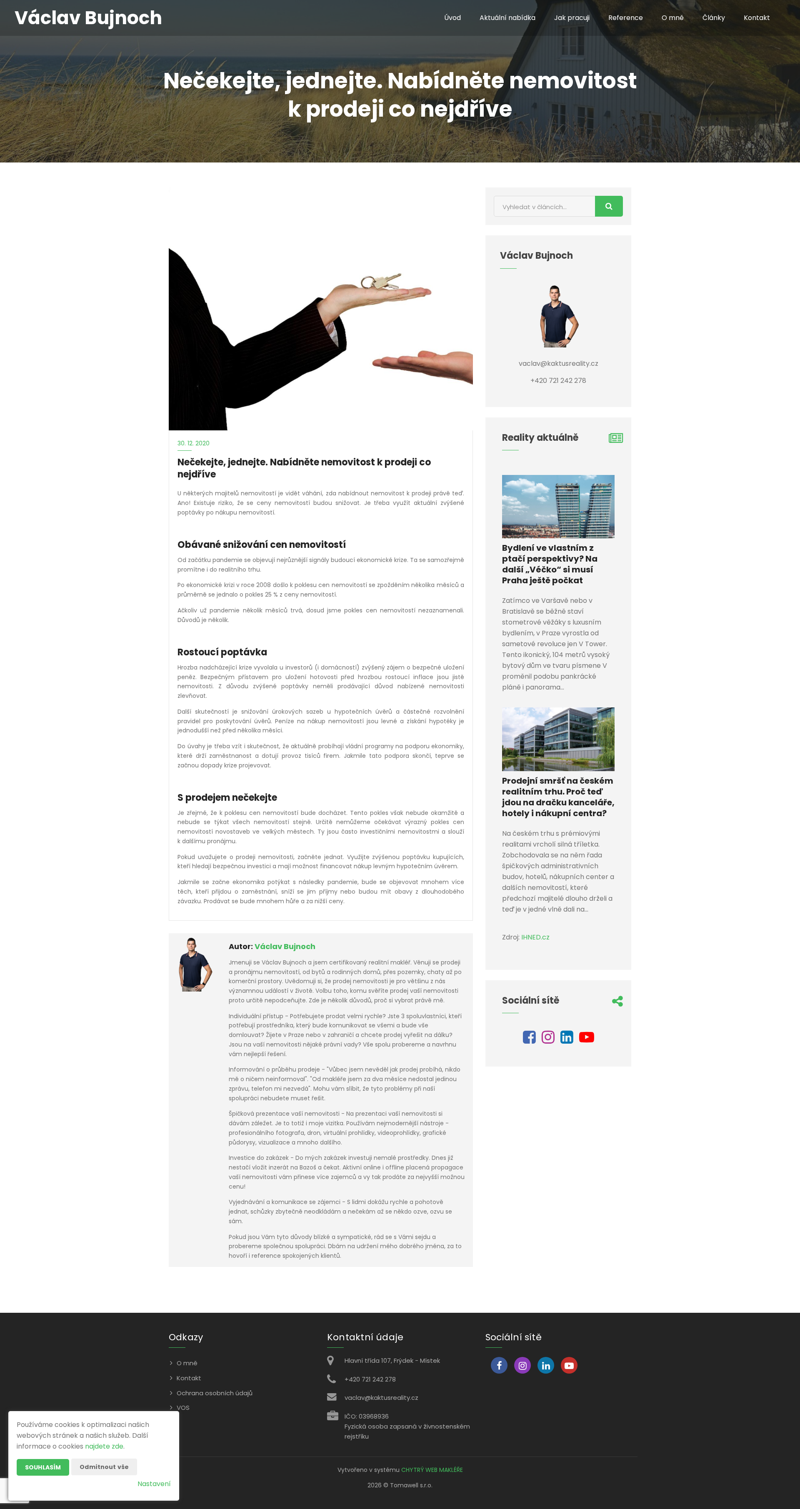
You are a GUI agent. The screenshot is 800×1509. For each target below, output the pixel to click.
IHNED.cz (535, 937)
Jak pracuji (572, 17)
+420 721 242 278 (370, 1379)
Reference (625, 17)
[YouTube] (586, 1040)
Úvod (452, 17)
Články (713, 17)
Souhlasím (43, 1467)
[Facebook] (529, 1040)
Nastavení (154, 1484)
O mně (673, 17)
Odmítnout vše (104, 1467)
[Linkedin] (566, 1040)
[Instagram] (548, 1040)
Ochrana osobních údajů (214, 1393)
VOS (183, 1407)
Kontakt (757, 17)
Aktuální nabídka (507, 17)
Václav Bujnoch (285, 946)
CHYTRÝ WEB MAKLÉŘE (432, 1470)
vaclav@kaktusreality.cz (381, 1397)
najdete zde (104, 1446)
